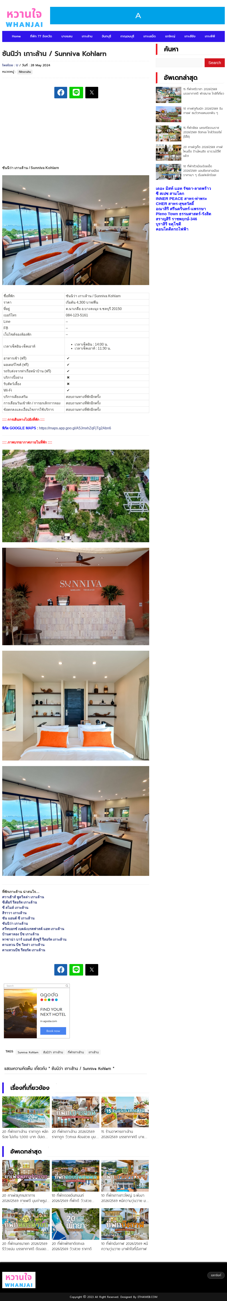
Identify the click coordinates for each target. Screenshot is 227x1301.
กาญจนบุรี (127, 36)
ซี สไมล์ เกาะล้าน (15, 907)
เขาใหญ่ (170, 36)
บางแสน (66, 36)
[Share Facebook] (60, 92)
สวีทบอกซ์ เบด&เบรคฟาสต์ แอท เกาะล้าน (33, 929)
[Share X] (91, 92)
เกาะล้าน (87, 36)
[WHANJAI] (24, 18)
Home (16, 36)
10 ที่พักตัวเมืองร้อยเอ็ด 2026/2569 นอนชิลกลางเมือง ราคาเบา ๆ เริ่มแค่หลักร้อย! (201, 170)
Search (214, 63)
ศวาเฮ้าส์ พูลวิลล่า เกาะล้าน (23, 897)
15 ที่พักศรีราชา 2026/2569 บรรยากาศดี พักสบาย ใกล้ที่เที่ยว (203, 91)
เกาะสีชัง (190, 36)
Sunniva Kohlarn (28, 1052)
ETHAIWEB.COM (146, 1297)
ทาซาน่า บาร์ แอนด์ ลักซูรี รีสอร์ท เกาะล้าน (34, 939)
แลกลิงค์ (216, 1275)
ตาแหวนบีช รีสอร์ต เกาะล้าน (23, 950)
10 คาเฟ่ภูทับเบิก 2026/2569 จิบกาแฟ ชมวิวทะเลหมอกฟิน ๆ (203, 110)
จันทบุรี (106, 36)
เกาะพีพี (210, 36)
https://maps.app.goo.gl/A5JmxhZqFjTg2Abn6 (75, 428)
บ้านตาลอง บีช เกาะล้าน (20, 934)
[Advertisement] (75, 132)
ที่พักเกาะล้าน (25, 72)
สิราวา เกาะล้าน (14, 913)
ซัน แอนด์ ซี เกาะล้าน (18, 918)
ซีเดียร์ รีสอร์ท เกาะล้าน (19, 902)
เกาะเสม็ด (149, 36)
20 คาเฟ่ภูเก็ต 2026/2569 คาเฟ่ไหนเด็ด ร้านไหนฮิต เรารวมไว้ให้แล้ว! (203, 151)
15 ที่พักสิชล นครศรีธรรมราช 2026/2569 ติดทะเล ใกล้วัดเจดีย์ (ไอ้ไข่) (202, 132)
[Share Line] (76, 92)
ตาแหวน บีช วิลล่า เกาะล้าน (23, 945)
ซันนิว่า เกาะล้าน (15, 923)
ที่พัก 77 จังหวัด (41, 36)
